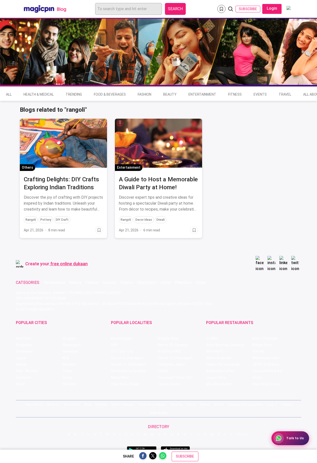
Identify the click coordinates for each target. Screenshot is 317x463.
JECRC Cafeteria (266, 364)
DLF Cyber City (122, 351)
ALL (9, 94)
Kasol (20, 384)
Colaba (163, 371)
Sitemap (177, 404)
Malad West (120, 378)
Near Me (101, 404)
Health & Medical (39, 94)
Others (243, 434)
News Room (34, 404)
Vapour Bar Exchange (223, 364)
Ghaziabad (24, 351)
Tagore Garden (169, 384)
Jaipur (21, 358)
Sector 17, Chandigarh (175, 358)
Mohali (21, 364)
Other (201, 282)
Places (191, 404)
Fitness (235, 94)
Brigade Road (168, 338)
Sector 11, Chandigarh (128, 364)
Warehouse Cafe (266, 358)
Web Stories (158, 413)
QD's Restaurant (219, 384)
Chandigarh (71, 345)
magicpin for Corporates (245, 404)
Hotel (166, 282)
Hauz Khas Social (266, 384)
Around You (72, 404)
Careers (286, 404)
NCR (65, 358)
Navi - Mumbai (27, 371)
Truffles (212, 338)
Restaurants (54, 282)
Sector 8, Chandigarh (127, 358)
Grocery (109, 282)
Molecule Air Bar (219, 358)
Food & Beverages (110, 94)
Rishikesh (23, 378)
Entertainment (202, 94)
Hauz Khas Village (125, 384)
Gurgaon (69, 338)
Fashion (144, 94)
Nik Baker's (214, 351)
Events (260, 94)
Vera (270, 404)
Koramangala (121, 338)
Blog (87, 404)
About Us (53, 404)
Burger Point (262, 345)
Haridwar (69, 384)
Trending (74, 94)
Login (272, 8)
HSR (114, 345)
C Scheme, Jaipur (171, 364)
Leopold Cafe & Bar (268, 371)
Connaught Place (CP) (175, 378)
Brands (219, 404)
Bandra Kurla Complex (128, 371)
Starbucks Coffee (220, 371)
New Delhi (23, 338)
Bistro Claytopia (265, 338)
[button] (25, 123)
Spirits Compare (122, 404)
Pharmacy (183, 282)
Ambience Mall (169, 351)
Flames (258, 351)
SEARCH (175, 8)
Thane (67, 371)
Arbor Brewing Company (225, 345)
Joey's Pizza (216, 378)
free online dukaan (69, 263)
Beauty (170, 94)
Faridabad (70, 351)
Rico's (257, 378)
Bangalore (24, 345)
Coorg (67, 378)
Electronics (147, 282)
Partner (205, 404)
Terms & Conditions (152, 404)
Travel (285, 94)
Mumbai (68, 364)
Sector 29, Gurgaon (173, 345)
